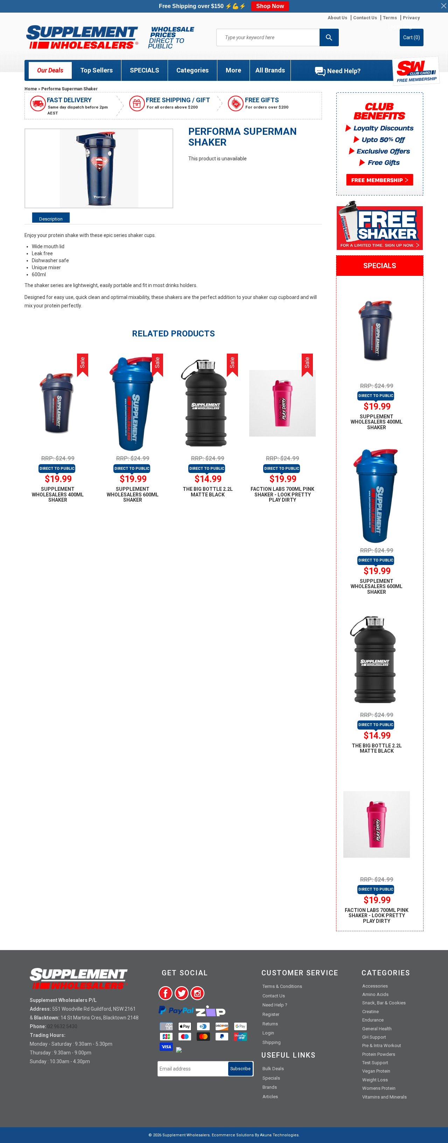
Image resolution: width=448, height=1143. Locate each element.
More (233, 70)
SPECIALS (144, 70)
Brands (269, 1087)
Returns (270, 1023)
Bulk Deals (273, 1068)
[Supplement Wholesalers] (110, 37)
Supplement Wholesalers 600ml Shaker (133, 494)
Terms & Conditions (282, 986)
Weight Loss (375, 1079)
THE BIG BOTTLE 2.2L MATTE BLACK (208, 491)
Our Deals (50, 70)
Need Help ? (274, 1005)
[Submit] (329, 37)
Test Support (375, 1062)
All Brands (270, 70)
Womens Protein (379, 1088)
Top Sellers (96, 70)
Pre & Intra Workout (381, 1045)
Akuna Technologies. (280, 1135)
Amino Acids (375, 994)
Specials (271, 1078)
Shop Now (270, 6)
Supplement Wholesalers (186, 1135)
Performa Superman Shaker (69, 88)
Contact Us (273, 995)
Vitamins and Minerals (384, 1097)
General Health (377, 1028)
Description (51, 219)
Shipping (271, 1042)
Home (30, 88)
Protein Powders (378, 1054)
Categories (192, 70)
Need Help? (343, 71)
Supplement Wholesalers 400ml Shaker (58, 494)
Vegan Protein (376, 1071)
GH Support (374, 1037)
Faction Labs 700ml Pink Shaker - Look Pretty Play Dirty (282, 494)
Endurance (373, 1020)
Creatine (370, 1011)
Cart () (411, 37)
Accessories (375, 986)
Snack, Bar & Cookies (384, 1002)
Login (394, 26)
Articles (270, 1096)
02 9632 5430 (62, 1026)
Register (412, 26)
